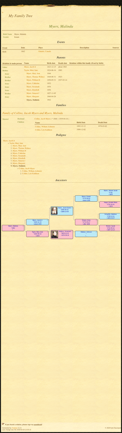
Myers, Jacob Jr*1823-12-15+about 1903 (38, 222)
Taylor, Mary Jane (31, 70)
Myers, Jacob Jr (30, 66)
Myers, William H (33, 80)
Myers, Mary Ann (33, 73)
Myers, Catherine (33, 83)
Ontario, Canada (44, 51)
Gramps (14, 428)
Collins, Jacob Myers (42, 118)
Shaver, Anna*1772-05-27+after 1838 (86, 222)
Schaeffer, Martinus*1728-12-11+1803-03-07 (110, 216)
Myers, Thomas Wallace (36, 76)
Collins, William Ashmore (45, 126)
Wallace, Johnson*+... (86, 234)
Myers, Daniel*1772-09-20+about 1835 (86, 198)
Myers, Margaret (33, 96)
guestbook (38, 424)
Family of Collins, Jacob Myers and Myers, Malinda (33, 113)
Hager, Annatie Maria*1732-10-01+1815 (110, 204)
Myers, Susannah (33, 86)
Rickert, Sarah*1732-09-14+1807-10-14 (110, 228)
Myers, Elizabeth (33, 90)
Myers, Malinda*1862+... (13, 228)
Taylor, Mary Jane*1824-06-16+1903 (37, 234)
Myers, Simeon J (33, 93)
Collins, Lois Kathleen (43, 129)
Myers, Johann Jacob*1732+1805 (110, 192)
